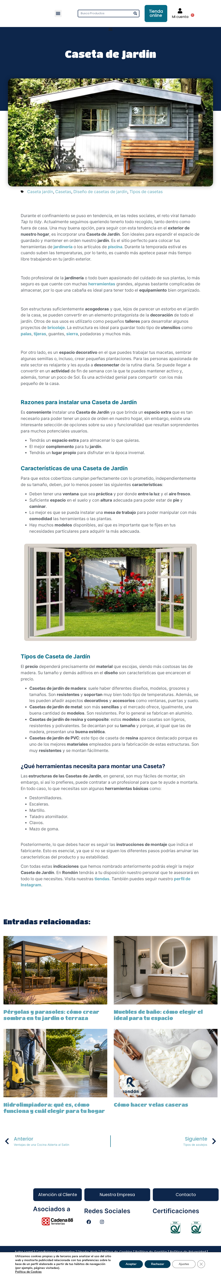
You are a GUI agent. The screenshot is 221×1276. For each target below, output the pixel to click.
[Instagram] (102, 1222)
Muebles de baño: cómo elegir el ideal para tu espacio (158, 1015)
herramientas (101, 283)
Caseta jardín (40, 191)
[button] (58, 13)
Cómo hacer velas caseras (151, 1105)
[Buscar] (135, 13)
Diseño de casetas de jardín (100, 191)
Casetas (63, 191)
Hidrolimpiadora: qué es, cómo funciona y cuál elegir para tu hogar (54, 1108)
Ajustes (184, 1264)
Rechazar (157, 1264)
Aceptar (131, 1264)
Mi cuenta (180, 16)
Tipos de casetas (146, 191)
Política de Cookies (28, 1272)
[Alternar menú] (110, 29)
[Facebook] (88, 1222)
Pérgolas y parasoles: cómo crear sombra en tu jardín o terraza (51, 1015)
